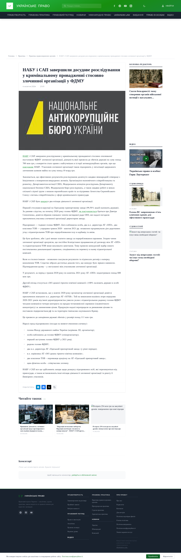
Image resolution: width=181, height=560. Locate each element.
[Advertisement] (90, 36)
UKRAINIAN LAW (122, 15)
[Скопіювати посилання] (54, 387)
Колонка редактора (140, 64)
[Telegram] (120, 6)
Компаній (95, 533)
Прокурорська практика (100, 506)
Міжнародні (96, 529)
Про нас (119, 500)
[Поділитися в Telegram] (38, 387)
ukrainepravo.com (122, 547)
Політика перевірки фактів (125, 516)
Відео (70, 537)
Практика (21, 56)
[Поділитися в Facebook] (43, 387)
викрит (44, 201)
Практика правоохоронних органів (42, 56)
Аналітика (71, 524)
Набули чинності (73, 508)
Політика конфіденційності (126, 528)
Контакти (119, 508)
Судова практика (98, 510)
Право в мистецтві (74, 520)
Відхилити (168, 556)
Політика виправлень (123, 524)
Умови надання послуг (124, 532)
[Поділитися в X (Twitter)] (49, 387)
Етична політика (122, 520)
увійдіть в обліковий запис (84, 475)
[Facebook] (114, 6)
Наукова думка (72, 531)
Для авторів (120, 512)
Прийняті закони (73, 505)
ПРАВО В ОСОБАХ (155, 15)
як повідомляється (88, 211)
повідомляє (28, 166)
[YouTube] (125, 6)
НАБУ (26, 155)
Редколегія (120, 504)
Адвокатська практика (100, 514)
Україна (95, 525)
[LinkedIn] (131, 6)
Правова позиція (73, 527)
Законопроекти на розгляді (76, 501)
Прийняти (153, 556)
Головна (11, 56)
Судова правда (136, 183)
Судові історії (136, 226)
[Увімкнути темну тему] (144, 6)
